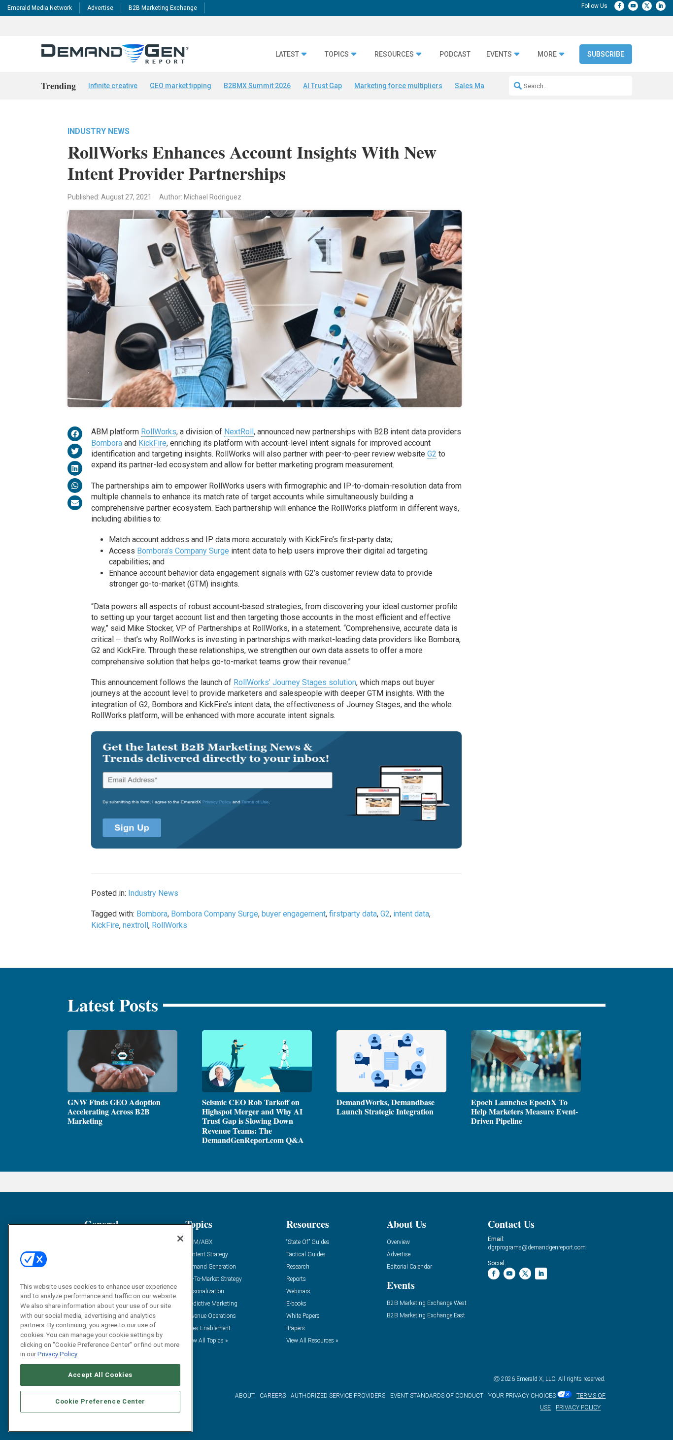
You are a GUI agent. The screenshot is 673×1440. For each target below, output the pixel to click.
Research (297, 1267)
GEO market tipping (180, 86)
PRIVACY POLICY (578, 1407)
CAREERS (273, 1395)
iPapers (295, 1328)
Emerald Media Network (39, 8)
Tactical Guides (306, 1254)
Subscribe (605, 54)
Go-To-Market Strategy (213, 1279)
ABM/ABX (198, 1242)
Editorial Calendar (409, 1267)
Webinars (298, 1291)
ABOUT (245, 1395)
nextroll (135, 925)
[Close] (180, 1238)
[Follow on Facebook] (619, 6)
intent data (411, 913)
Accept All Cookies (100, 1374)
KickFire (152, 443)
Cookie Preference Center (100, 1401)
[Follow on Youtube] (633, 6)
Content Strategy (206, 1254)
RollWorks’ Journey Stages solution (295, 682)
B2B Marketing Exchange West (427, 1303)
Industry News (98, 131)
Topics (337, 54)
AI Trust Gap (322, 86)
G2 (432, 453)
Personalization (204, 1291)
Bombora (106, 443)
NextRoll (239, 431)
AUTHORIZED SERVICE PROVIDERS (338, 1395)
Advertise (100, 8)
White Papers (303, 1316)
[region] (100, 1328)
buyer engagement (294, 913)
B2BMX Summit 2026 (257, 86)
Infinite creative (112, 86)
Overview (398, 1242)
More (547, 54)
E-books (296, 1304)
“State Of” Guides (308, 1242)
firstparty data (353, 913)
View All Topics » (206, 1341)
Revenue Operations (210, 1316)
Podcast (455, 54)
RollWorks (158, 431)
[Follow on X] (647, 6)
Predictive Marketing (211, 1304)
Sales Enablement (208, 1328)
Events (499, 54)
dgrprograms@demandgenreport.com (537, 1247)
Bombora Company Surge (214, 913)
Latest (287, 54)
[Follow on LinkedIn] (661, 6)
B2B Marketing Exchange (163, 8)
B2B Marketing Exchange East (426, 1315)
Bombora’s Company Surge (183, 551)
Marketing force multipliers (398, 86)
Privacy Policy (57, 1354)
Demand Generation (210, 1267)
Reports (296, 1279)
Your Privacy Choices (522, 1395)
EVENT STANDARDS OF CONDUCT (436, 1395)
